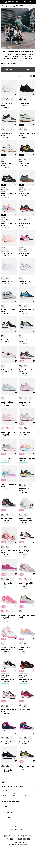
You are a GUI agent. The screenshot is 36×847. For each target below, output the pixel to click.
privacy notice (18, 797)
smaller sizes (27, 58)
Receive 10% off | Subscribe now (19, 2)
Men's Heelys (17, 60)
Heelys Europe (20, 842)
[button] (3, 6)
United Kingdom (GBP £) (17, 829)
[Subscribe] (32, 790)
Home (3, 63)
